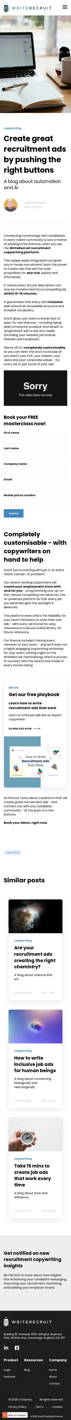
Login (7, 1370)
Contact (54, 1383)
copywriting (12, 852)
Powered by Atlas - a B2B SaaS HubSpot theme (35, 1416)
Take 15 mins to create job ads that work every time (32, 1175)
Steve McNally (35, 202)
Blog (27, 1370)
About (53, 1376)
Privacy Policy (18, 1407)
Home (53, 1370)
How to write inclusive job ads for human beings (35, 1064)
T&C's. (39, 1407)
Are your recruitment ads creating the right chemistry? (34, 957)
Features (9, 1376)
